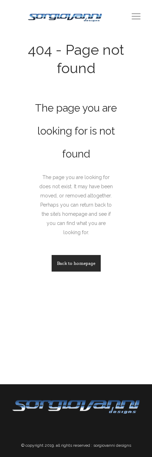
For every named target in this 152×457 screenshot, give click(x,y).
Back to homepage (76, 263)
